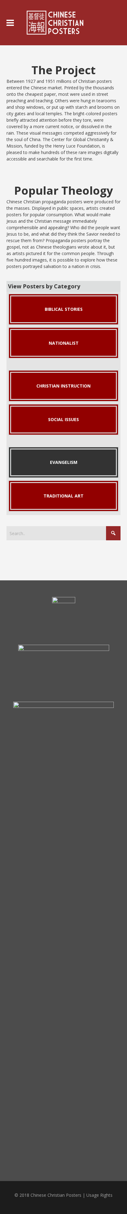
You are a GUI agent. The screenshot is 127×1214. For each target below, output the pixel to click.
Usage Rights (99, 1195)
